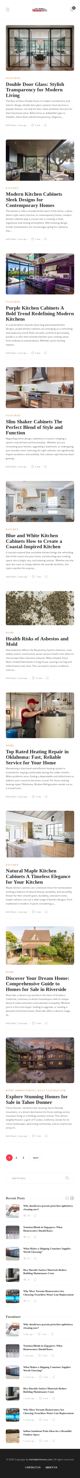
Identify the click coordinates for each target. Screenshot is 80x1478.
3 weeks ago (28, 1420)
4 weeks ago (28, 1441)
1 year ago (22, 125)
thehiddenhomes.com (40, 1459)
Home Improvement (21, 1090)
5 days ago (28, 1334)
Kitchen (12, 188)
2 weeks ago (28, 1377)
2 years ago (22, 576)
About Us (51, 1467)
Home (10, 632)
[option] (40, 1253)
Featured (13, 78)
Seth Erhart (11, 125)
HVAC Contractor (52, 1090)
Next (35, 1157)
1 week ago (28, 1355)
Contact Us (33, 1467)
